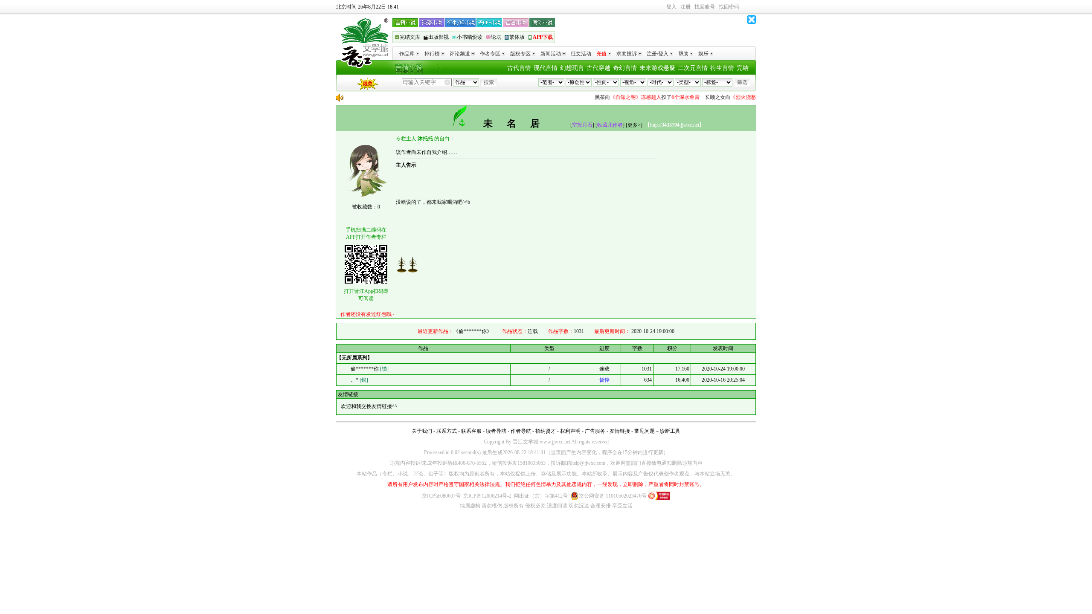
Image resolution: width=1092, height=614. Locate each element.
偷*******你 (370, 369)
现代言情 (546, 68)
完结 (743, 68)
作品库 (407, 54)
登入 (671, 7)
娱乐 (703, 54)
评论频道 (460, 54)
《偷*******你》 (472, 331)
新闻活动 (550, 54)
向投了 (640, 97)
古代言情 (519, 68)
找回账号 (704, 7)
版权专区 (520, 54)
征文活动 (581, 54)
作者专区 (490, 54)
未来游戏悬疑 (657, 68)
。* (359, 380)
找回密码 (729, 7)
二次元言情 (693, 68)
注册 (685, 7)
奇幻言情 (625, 68)
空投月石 (582, 125)
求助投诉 (626, 54)
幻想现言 (572, 68)
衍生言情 (722, 68)
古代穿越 (598, 68)
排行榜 (432, 54)
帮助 (683, 54)
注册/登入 (657, 54)
